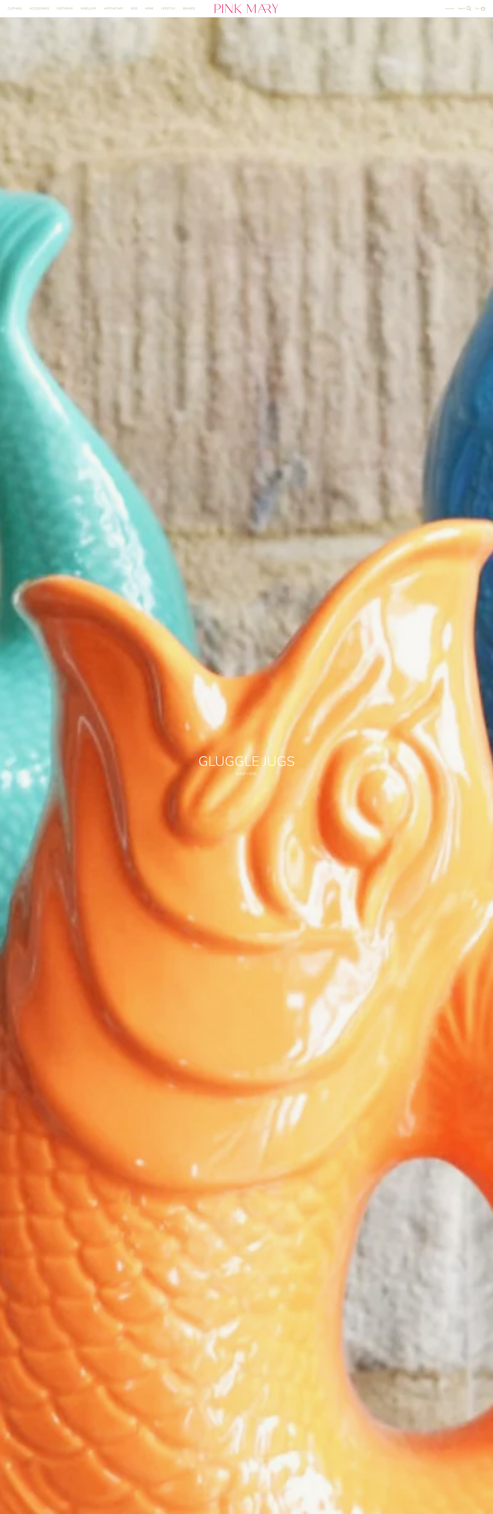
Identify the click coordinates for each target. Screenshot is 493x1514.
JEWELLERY (88, 8)
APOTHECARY (113, 8)
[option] (246, 765)
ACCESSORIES (39, 8)
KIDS (134, 8)
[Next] (485, 765)
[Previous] (7, 765)
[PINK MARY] (246, 8)
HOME (149, 8)
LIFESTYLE (168, 8)
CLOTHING (15, 8)
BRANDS (189, 8)
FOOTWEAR (65, 8)
